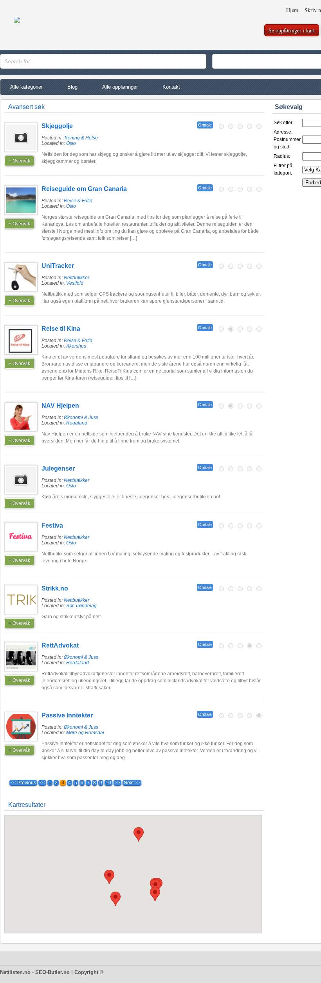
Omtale (205, 125)
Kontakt (171, 87)
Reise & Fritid (78, 200)
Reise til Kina (60, 328)
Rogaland (76, 423)
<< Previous (23, 782)
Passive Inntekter (67, 715)
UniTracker (57, 265)
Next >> (132, 782)
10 (108, 782)
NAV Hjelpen (60, 405)
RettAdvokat (60, 645)
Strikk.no (54, 588)
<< (42, 782)
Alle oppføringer (120, 87)
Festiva (52, 525)
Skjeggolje (57, 126)
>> (117, 782)
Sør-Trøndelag (81, 605)
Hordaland (77, 662)
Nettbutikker (76, 277)
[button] (155, 894)
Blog (72, 87)
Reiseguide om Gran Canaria (84, 189)
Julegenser (58, 468)
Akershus (76, 346)
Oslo (71, 143)
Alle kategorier (26, 87)
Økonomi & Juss (81, 417)
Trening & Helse (81, 138)
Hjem (292, 10)
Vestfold (74, 283)
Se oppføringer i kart (292, 30)
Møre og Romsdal (85, 732)
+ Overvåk (19, 161)
